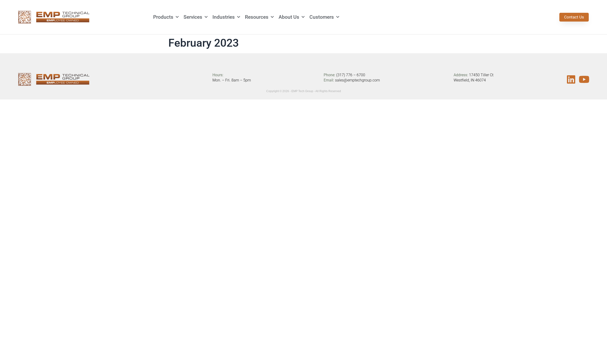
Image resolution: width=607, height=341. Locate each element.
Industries (223, 17)
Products (163, 17)
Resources (256, 17)
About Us (289, 17)
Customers (321, 17)
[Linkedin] (571, 79)
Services (193, 17)
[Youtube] (584, 79)
